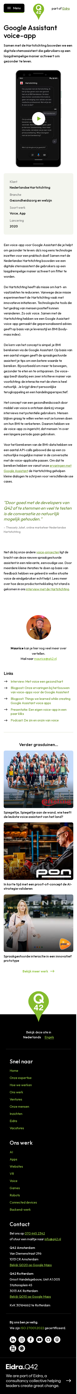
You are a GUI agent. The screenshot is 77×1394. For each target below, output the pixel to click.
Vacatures (17, 1128)
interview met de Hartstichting (47, 589)
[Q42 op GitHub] (48, 1339)
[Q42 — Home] (38, 12)
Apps (13, 1159)
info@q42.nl (53, 1239)
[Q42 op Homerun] (21, 1348)
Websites (16, 1166)
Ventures (16, 1099)
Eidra (66, 8)
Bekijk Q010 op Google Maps (30, 1296)
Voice (13, 1181)
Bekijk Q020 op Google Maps (31, 1265)
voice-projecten (47, 552)
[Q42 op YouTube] (39, 1339)
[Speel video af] (38, 118)
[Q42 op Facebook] (30, 1339)
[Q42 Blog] (13, 1348)
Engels (49, 1037)
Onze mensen (19, 1106)
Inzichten (16, 1114)
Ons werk (16, 1092)
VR (12, 1174)
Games (15, 1188)
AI (11, 1152)
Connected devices (23, 1202)
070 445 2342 (35, 1233)
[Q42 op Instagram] (21, 1339)
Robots (15, 1195)
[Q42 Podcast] (57, 1339)
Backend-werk (20, 1209)
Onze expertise (21, 1078)
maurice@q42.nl (45, 659)
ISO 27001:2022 (32, 1328)
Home (14, 1070)
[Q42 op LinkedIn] (13, 1339)
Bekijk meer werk (35, 971)
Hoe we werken (21, 1085)
